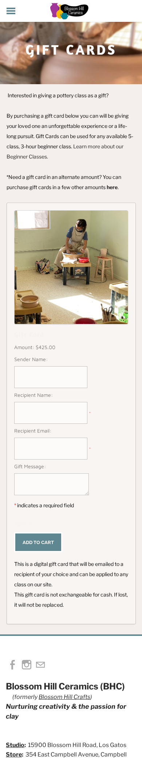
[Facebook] (12, 665)
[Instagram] (26, 665)
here (112, 187)
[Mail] (40, 665)
